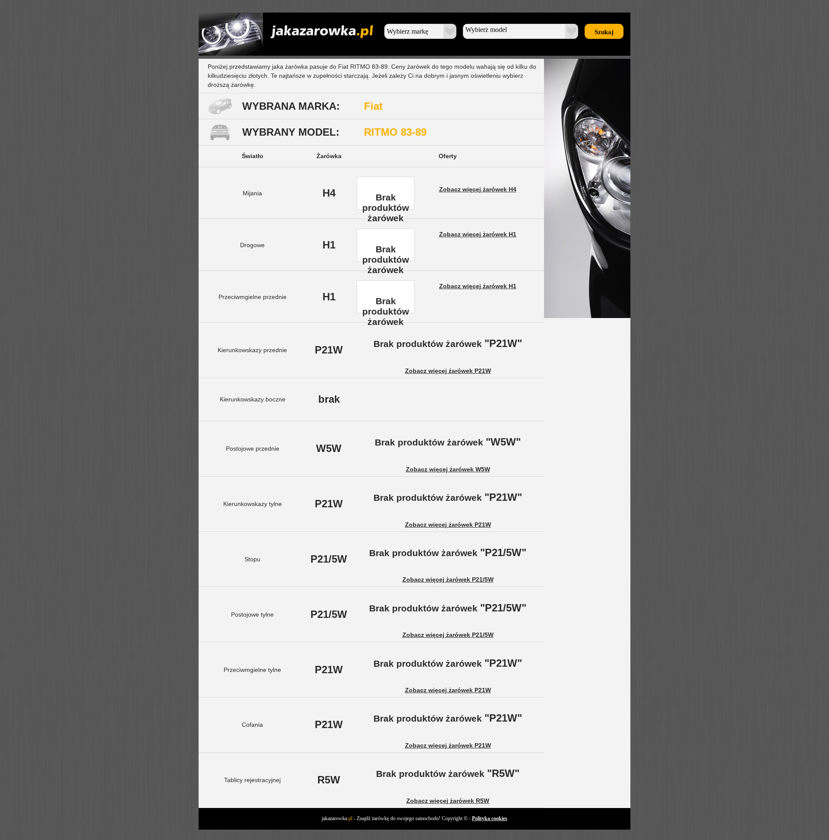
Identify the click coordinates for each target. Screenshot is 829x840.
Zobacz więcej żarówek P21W (448, 370)
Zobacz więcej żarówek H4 (477, 189)
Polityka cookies (489, 818)
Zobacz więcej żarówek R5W (447, 800)
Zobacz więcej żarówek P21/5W (448, 579)
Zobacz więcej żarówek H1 (477, 234)
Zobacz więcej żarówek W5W (448, 469)
